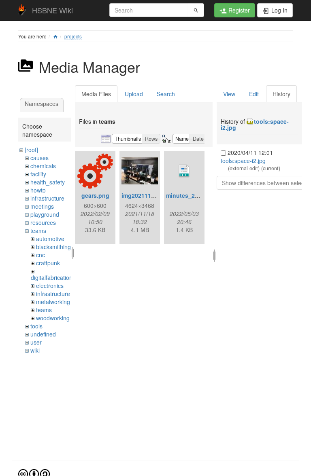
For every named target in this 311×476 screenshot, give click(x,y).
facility (38, 174)
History (281, 94)
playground (44, 214)
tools (36, 326)
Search (166, 94)
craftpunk (48, 263)
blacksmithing (53, 247)
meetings (42, 206)
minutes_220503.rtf (192, 195)
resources (43, 222)
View (229, 94)
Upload (134, 94)
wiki (35, 350)
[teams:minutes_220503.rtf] (184, 171)
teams (38, 230)
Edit (254, 94)
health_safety (47, 182)
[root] (31, 150)
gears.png (95, 195)
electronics (50, 285)
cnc (40, 255)
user (36, 342)
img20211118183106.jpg (154, 195)
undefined (43, 334)
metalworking (53, 302)
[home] (55, 36)
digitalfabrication (51, 277)
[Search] (196, 10)
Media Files (96, 94)
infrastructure (47, 198)
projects (73, 36)
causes (39, 158)
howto (38, 190)
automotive (50, 239)
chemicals (43, 166)
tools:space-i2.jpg (255, 124)
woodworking (53, 318)
